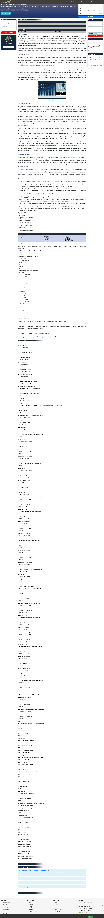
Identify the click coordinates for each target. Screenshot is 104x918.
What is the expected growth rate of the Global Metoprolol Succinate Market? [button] (34, 887)
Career (55, 902)
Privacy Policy (57, 911)
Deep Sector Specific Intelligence (96, 63)
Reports (4, 906)
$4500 (100, 8)
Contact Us (56, 906)
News (29, 902)
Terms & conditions (58, 909)
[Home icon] (100, 2)
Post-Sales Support (94, 56)
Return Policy (57, 907)
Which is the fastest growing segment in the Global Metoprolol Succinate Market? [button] (34, 882)
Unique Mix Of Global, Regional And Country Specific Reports (96, 66)
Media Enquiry (91, 16)
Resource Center (91, 1)
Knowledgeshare (31, 904)
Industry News (31, 909)
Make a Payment (57, 913)
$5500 (100, 10)
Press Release (5, 909)
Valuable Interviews (32, 911)
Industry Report (65, 1)
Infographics (31, 906)
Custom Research (6, 902)
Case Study (30, 907)
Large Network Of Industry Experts (95, 62)
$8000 (100, 13)
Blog (3, 911)
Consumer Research (81, 1)
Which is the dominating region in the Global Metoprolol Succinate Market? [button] (33, 878)
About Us (56, 904)
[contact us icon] (97, 2)
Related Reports (6, 27)
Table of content (6, 23)
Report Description (7, 21)
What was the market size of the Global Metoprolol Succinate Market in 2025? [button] (34, 870)
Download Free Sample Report (52, 100)
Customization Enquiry (6, 13)
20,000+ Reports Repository (95, 57)
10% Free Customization (95, 59)
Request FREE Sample (8, 32)
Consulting (73, 1)
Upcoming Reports (6, 907)
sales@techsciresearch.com (38, 337)
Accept (90, 916)
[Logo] (6, 1)
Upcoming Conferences (7, 913)
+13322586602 (87, 910)
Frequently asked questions (7, 26)
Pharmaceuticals (12, 4)
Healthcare (5, 4)
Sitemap (30, 913)
